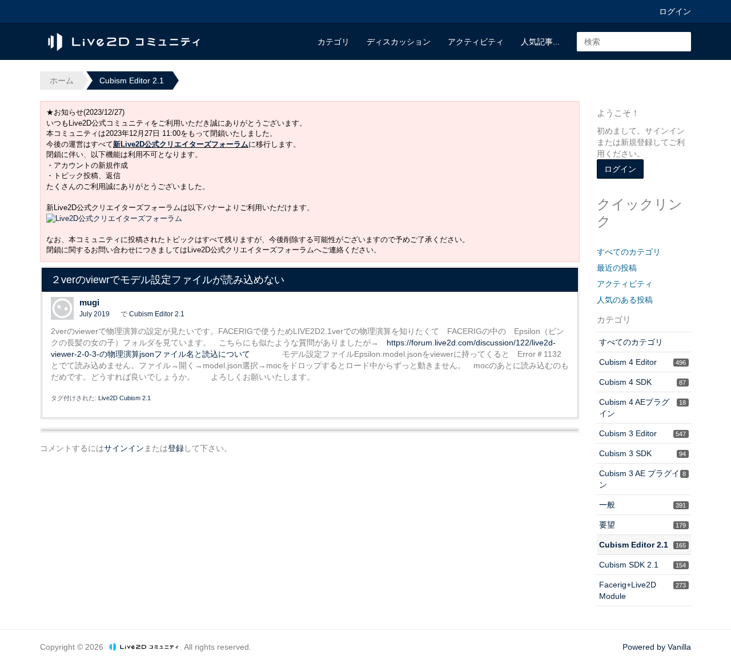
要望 (642, 524)
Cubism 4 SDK (642, 382)
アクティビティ (476, 41)
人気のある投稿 (625, 299)
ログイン (675, 11)
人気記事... (540, 41)
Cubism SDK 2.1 (642, 564)
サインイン (124, 448)
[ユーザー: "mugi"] (62, 308)
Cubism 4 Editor (642, 362)
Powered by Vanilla (656, 646)
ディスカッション (399, 41)
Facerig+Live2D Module (642, 590)
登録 (176, 448)
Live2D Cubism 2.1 (124, 398)
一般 (642, 504)
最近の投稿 (617, 267)
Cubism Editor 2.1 (156, 314)
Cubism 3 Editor (642, 433)
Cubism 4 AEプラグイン (642, 407)
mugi (89, 302)
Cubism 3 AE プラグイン (642, 479)
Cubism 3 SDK (642, 453)
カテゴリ (334, 41)
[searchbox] (634, 41)
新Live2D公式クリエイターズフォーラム (180, 144)
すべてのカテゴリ (629, 251)
